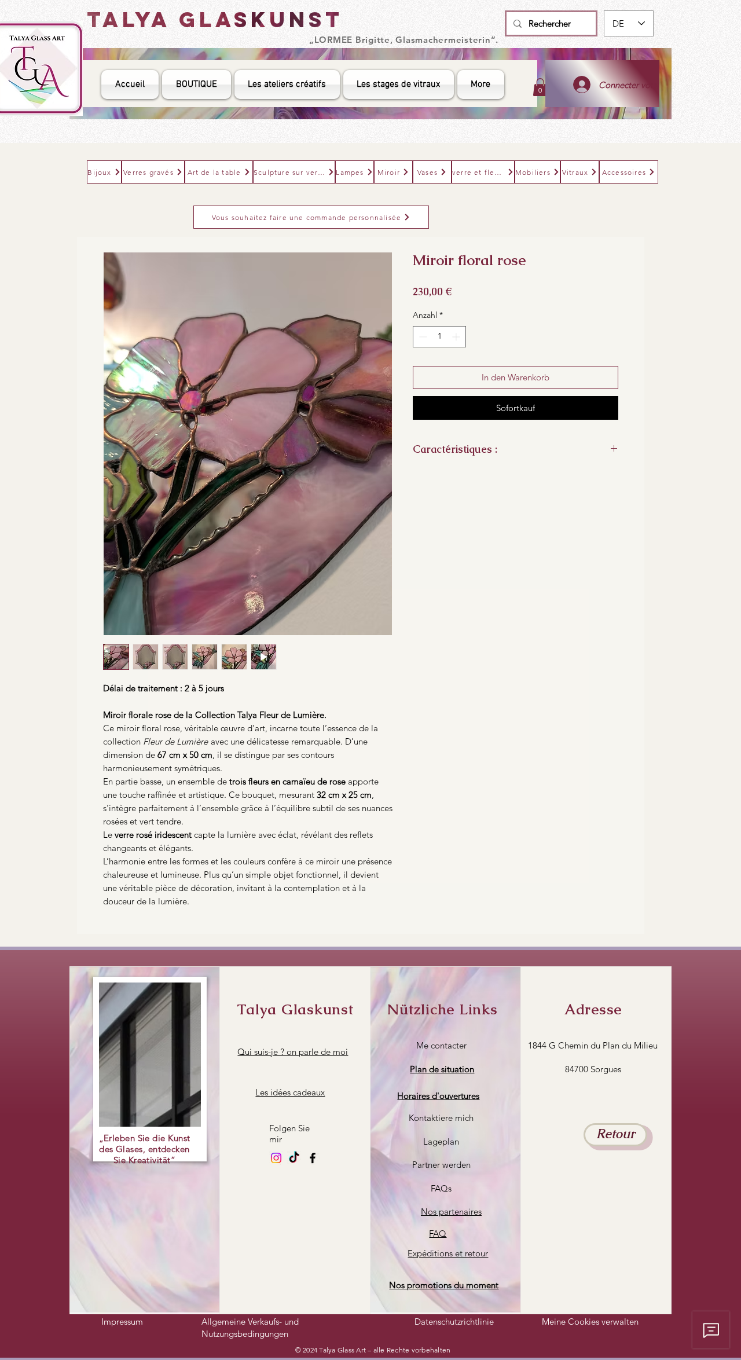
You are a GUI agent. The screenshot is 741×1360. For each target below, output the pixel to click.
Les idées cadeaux (290, 1092)
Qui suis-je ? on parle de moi (292, 1051)
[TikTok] (294, 1158)
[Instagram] (276, 1158)
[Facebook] (313, 1158)
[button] (438, 1095)
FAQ (437, 1233)
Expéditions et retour (448, 1253)
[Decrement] (421, 337)
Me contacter (441, 1045)
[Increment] (457, 337)
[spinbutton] (439, 337)
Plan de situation (442, 1069)
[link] (540, 87)
